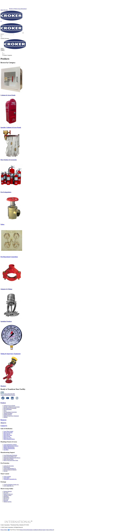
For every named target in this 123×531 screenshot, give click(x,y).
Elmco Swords (6, 436)
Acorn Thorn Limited (8, 431)
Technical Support (11, 395)
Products (3, 403)
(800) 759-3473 (4, 10)
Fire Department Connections (10, 412)
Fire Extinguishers (7, 409)
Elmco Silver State (7, 435)
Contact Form (4, 395)
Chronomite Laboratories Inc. (10, 479)
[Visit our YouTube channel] (7, 400)
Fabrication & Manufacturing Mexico (11, 457)
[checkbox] (61, 37)
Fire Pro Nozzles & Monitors (9, 469)
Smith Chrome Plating (8, 459)
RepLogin (5, 500)
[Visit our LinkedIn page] (12, 400)
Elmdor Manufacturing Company (10, 445)
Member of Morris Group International (17, 8)
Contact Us (4, 425)
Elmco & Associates (7, 432)
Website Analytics (7, 501)
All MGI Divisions (5, 38)
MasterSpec (6, 496)
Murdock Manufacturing (8, 447)
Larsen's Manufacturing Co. (9, 468)
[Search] (1, 35)
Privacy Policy (4, 529)
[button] (1, 21)
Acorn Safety (6, 477)
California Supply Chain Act (44, 529)
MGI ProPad (6, 497)
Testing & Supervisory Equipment (11, 415)
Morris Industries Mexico (9, 439)
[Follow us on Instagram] (17, 400)
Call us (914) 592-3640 (9, 393)
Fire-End (5, 471)
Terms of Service (23, 529)
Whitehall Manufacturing (9, 448)
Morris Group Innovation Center (10, 460)
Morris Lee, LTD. (7, 437)
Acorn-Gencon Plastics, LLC (10, 456)
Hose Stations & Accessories (9, 408)
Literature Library (7, 495)
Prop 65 (52, 529)
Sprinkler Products (7, 414)
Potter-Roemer (6, 467)
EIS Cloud (5, 492)
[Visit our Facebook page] (3, 400)
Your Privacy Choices (15, 529)
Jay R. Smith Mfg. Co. (8, 485)
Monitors (5, 417)
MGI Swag (5, 499)
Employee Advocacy (8, 494)
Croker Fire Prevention (8, 465)
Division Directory (7, 491)
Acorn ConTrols (7, 476)
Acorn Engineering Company (10, 444)
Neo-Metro (5, 449)
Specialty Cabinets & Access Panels (11, 406)
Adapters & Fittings (7, 413)
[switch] (1, 37)
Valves (4, 410)
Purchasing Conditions (32, 529)
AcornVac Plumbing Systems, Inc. (11, 484)
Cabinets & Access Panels (9, 405)
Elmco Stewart (6, 433)
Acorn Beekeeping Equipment (10, 455)
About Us (3, 423)
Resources (3, 420)
